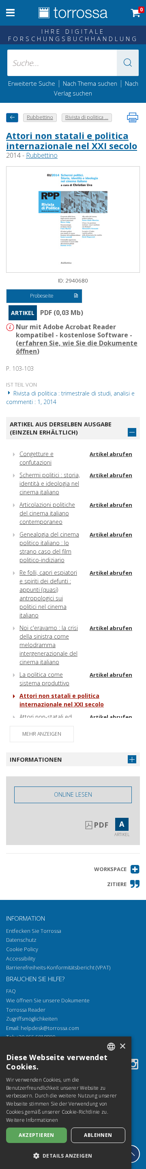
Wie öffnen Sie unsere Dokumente (48, 1000)
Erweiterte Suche (31, 83)
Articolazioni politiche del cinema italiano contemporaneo (47, 513)
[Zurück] (12, 117)
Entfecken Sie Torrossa (33, 931)
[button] (128, 63)
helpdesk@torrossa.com (50, 1028)
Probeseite (42, 295)
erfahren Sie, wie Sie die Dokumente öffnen (76, 347)
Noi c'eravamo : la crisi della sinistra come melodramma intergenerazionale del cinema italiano (48, 645)
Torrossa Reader (25, 1009)
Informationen (36, 759)
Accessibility (20, 958)
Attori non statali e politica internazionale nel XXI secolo (71, 140)
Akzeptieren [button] (36, 1135)
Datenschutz (21, 940)
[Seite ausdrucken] (132, 117)
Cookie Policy (22, 949)
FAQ (11, 991)
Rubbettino (42, 155)
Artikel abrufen (111, 454)
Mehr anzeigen (41, 733)
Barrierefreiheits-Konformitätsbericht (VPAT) (58, 967)
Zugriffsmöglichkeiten (32, 1018)
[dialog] (65, 1102)
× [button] (122, 1046)
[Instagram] (133, 1065)
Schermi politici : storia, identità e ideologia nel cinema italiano (49, 483)
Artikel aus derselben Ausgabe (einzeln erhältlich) (61, 428)
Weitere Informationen (32, 1120)
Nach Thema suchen (90, 83)
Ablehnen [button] (98, 1135)
